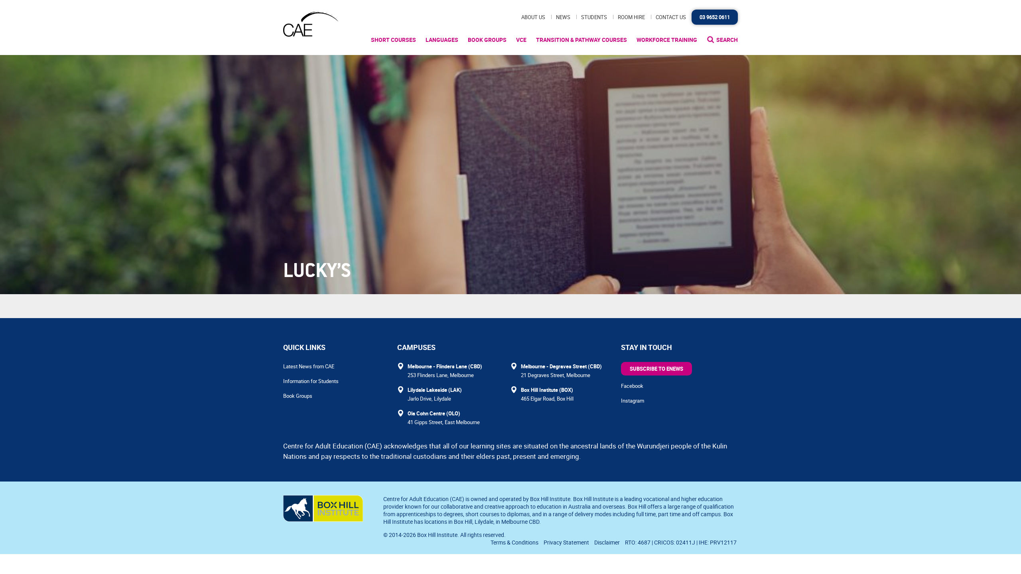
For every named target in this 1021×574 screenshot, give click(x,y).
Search (727, 39)
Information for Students (311, 381)
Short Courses (393, 39)
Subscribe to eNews (656, 368)
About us (533, 17)
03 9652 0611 (715, 17)
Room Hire (631, 17)
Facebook (632, 385)
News (563, 17)
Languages (442, 39)
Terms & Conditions (514, 542)
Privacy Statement (566, 542)
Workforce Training (667, 39)
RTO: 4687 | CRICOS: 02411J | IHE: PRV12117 (681, 542)
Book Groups (487, 39)
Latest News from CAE (308, 366)
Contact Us (671, 17)
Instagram (632, 400)
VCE (521, 39)
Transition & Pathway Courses (581, 39)
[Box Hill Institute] (323, 519)
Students (594, 17)
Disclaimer (607, 542)
